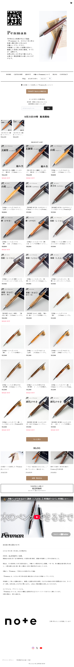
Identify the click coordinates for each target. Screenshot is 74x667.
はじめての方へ (33, 78)
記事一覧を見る (37, 478)
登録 (48, 108)
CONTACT (64, 74)
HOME (8, 74)
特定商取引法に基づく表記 (24, 660)
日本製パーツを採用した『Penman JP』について (38, 85)
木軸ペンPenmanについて (41, 74)
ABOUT (28, 74)
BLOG (55, 74)
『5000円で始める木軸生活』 (37, 91)
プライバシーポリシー (8, 660)
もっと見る (37, 439)
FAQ (23, 78)
